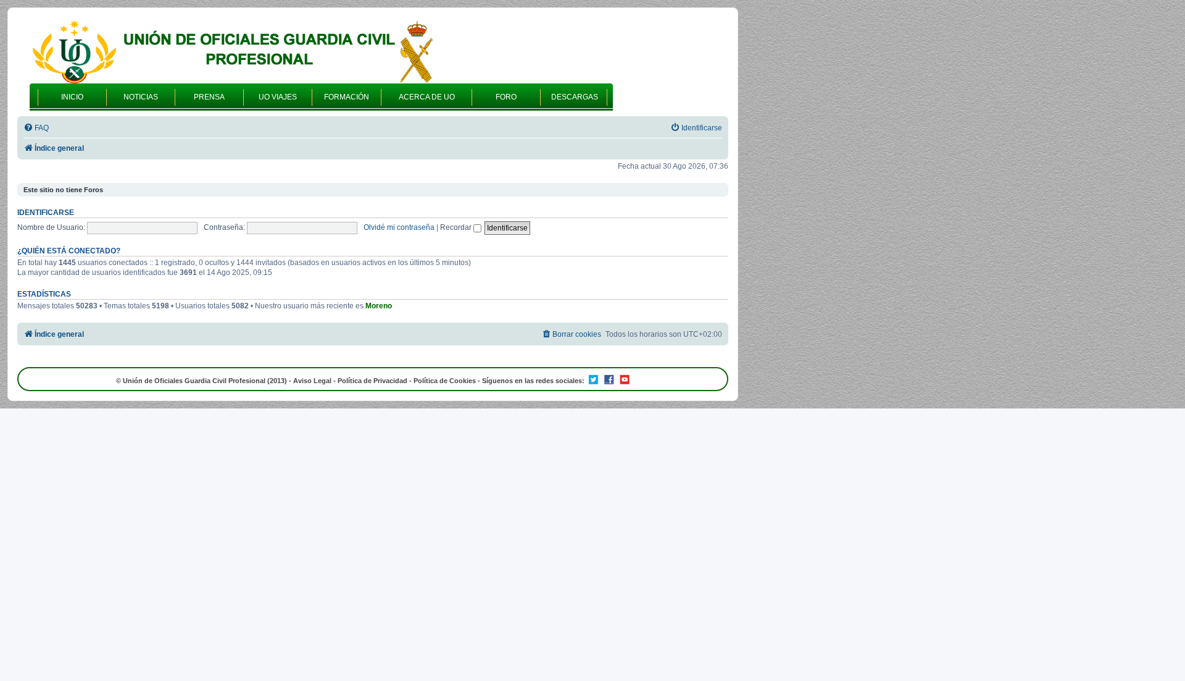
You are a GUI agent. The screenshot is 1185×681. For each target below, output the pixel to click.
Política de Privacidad (372, 380)
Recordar (456, 227)
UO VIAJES (278, 97)
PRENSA (209, 97)
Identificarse (45, 212)
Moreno (378, 306)
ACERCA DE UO (427, 97)
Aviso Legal (312, 380)
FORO (506, 97)
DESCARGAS (574, 97)
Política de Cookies (445, 380)
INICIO (72, 97)
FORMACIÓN (346, 97)
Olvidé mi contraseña (399, 227)
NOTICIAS (140, 97)
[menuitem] (36, 128)
